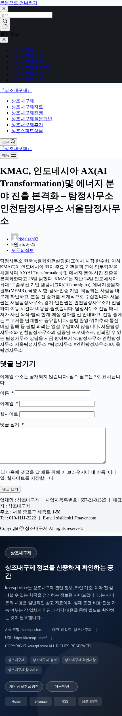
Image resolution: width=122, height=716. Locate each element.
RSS (65, 702)
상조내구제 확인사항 (80, 660)
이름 (7, 393)
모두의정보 (22, 250)
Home (16, 702)
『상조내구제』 (16, 90)
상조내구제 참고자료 (23, 670)
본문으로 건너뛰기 (18, 2)
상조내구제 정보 (45, 660)
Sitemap (40, 702)
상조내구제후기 (27, 124)
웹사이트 (9, 414)
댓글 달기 (12, 424)
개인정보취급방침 (24, 686)
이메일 (9, 403)
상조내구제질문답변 (31, 118)
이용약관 (61, 686)
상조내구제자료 (27, 106)
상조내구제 (22, 100)
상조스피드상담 (27, 130)
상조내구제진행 (27, 112)
